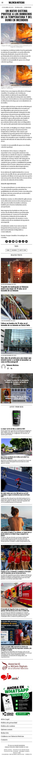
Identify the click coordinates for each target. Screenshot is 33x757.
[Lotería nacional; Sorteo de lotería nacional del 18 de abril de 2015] (16, 395)
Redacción (5, 733)
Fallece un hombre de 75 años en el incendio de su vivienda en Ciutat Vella (15, 324)
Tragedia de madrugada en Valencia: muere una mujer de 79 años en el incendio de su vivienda (15, 289)
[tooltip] (6, 241)
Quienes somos (6, 729)
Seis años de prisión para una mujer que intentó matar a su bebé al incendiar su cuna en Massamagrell (16, 360)
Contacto (4, 740)
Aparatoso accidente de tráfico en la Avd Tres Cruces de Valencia (15, 457)
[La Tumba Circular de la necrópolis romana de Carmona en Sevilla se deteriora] (16, 380)
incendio (14, 250)
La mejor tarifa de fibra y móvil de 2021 (13, 429)
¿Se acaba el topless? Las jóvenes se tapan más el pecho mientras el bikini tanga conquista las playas (16, 534)
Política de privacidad (9, 723)
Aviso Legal (5, 719)
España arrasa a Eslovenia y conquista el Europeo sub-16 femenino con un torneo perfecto (16, 572)
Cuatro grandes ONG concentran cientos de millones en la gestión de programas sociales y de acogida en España (16, 648)
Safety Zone (22, 250)
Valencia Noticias (13, 365)
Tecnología (18, 7)
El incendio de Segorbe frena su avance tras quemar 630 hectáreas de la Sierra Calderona (15, 609)
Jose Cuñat (15, 747)
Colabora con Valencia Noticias (12, 736)
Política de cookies (8, 726)
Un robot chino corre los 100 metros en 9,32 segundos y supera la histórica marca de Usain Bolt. (15, 494)
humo (8, 250)
